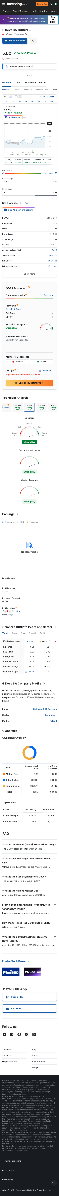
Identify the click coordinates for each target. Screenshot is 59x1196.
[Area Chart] (10, 96)
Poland (53, 721)
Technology (51, 715)
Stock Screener (21, 11)
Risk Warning (7, 1180)
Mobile (35, 1055)
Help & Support (9, 1061)
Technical (30, 82)
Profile (16, 90)
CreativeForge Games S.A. (16, 815)
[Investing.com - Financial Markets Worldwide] (16, 4)
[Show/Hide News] (19, 96)
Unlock (31, 671)
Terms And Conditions (11, 1161)
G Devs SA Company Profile (21, 683)
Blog (34, 1049)
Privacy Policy (8, 1170)
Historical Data (42, 90)
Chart (18, 82)
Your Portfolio (38, 1061)
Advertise (6, 1055)
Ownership (27, 90)
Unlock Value (48, 173)
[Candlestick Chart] (5, 96)
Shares (6, 11)
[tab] (17, 407)
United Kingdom (40, 11)
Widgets (36, 1067)
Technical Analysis (15, 397)
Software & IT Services (45, 709)
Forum (42, 82)
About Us (6, 1049)
